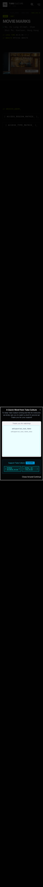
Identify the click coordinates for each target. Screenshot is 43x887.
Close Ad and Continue (31, 477)
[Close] (40, 410)
